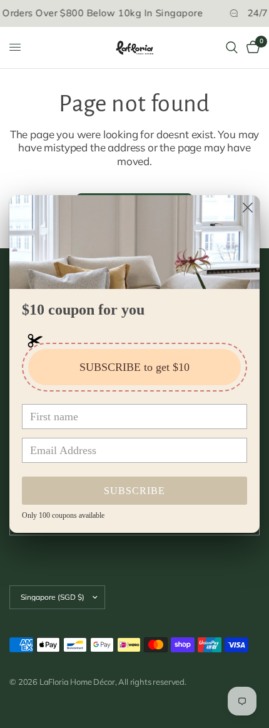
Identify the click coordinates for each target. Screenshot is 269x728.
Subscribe (134, 490)
